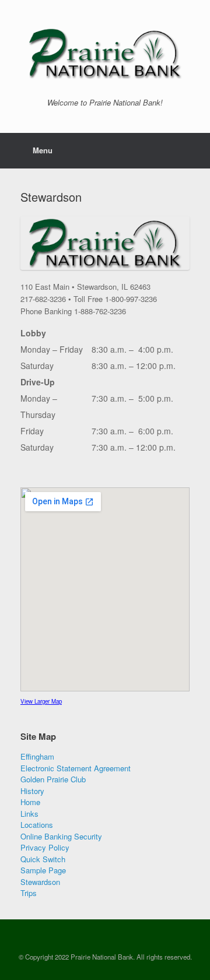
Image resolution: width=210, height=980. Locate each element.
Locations (36, 824)
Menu (42, 150)
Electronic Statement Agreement (75, 768)
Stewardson (40, 881)
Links (29, 813)
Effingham (37, 756)
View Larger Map (41, 701)
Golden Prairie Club (53, 779)
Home (30, 801)
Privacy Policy (44, 847)
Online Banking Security (61, 836)
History (32, 790)
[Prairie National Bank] (105, 53)
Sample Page (43, 870)
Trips (28, 892)
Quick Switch (42, 859)
